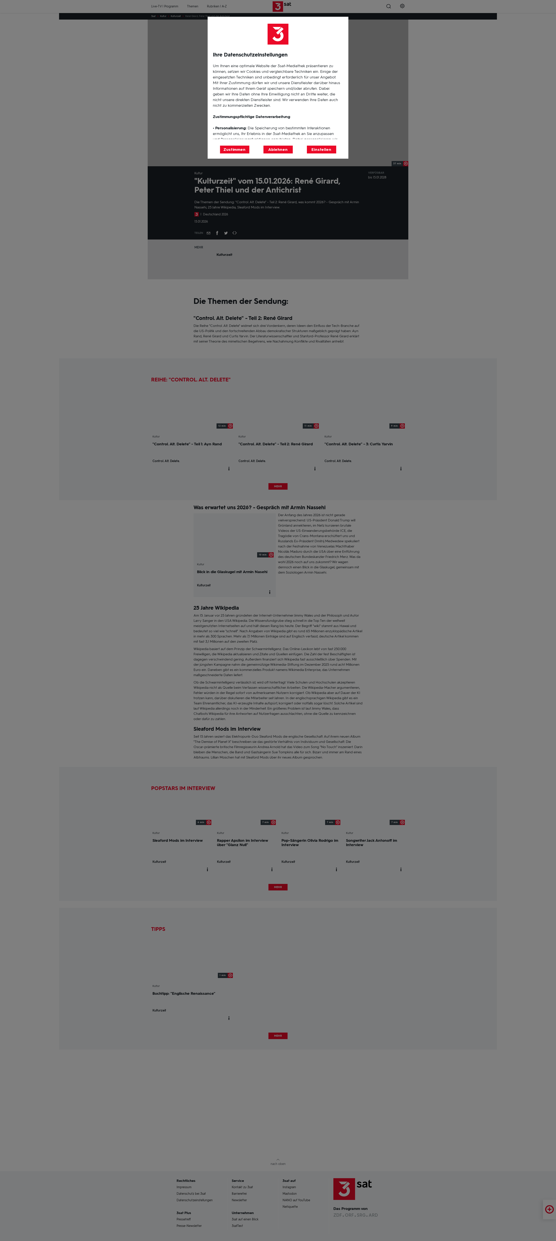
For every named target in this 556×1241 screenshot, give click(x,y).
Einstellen (321, 149)
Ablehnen (278, 149)
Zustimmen (234, 149)
